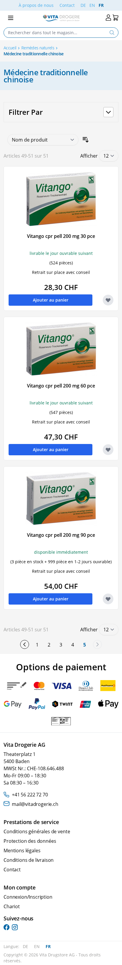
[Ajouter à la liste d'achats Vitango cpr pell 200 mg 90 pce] (108, 599)
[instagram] (15, 927)
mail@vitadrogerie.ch (35, 804)
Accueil (10, 48)
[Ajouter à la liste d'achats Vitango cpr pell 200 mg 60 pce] (108, 449)
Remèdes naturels (37, 48)
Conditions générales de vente (37, 831)
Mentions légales (22, 850)
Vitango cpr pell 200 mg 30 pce (61, 236)
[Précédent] (24, 644)
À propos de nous (36, 5)
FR (101, 5)
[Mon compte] (108, 17)
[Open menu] (11, 18)
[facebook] (6, 927)
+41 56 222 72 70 (30, 794)
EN (92, 5)
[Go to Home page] (61, 18)
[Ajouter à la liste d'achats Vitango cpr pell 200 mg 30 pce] (108, 300)
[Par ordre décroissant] (85, 139)
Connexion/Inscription (28, 897)
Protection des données (30, 841)
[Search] (111, 32)
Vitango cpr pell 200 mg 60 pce (61, 385)
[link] (97, 644)
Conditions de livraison (29, 860)
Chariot (12, 906)
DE (83, 5)
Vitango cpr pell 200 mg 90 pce (61, 535)
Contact (67, 5)
